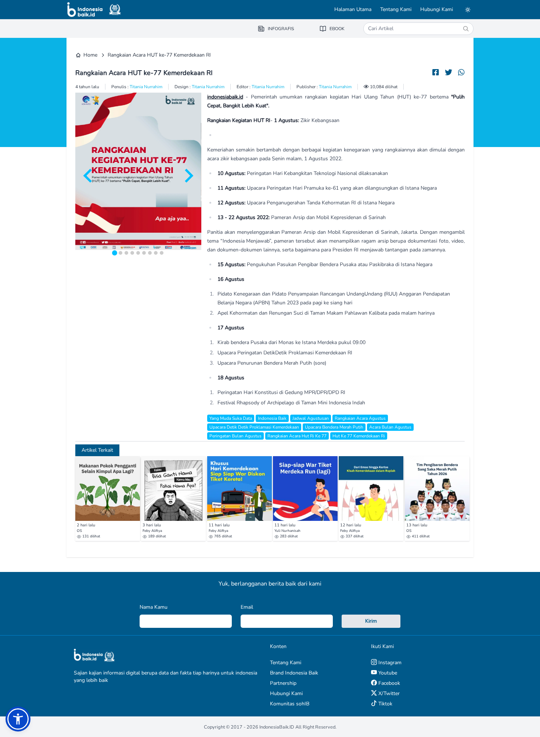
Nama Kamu (154, 607)
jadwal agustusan (310, 418)
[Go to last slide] (88, 175)
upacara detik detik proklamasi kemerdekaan (254, 427)
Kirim (371, 621)
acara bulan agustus (390, 427)
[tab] (114, 252)
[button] (18, 719)
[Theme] (468, 9)
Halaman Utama (352, 9)
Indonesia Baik (272, 418)
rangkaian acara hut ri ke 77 (297, 436)
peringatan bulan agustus (235, 436)
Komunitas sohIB (289, 703)
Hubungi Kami (436, 9)
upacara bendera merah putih (334, 427)
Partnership (283, 683)
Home (90, 54)
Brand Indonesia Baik (294, 672)
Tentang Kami (395, 9)
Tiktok (384, 703)
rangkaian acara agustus (360, 418)
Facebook (388, 683)
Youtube (387, 672)
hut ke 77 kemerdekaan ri (358, 436)
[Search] (466, 29)
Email (247, 607)
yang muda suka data (230, 418)
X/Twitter (388, 693)
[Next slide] (188, 175)
